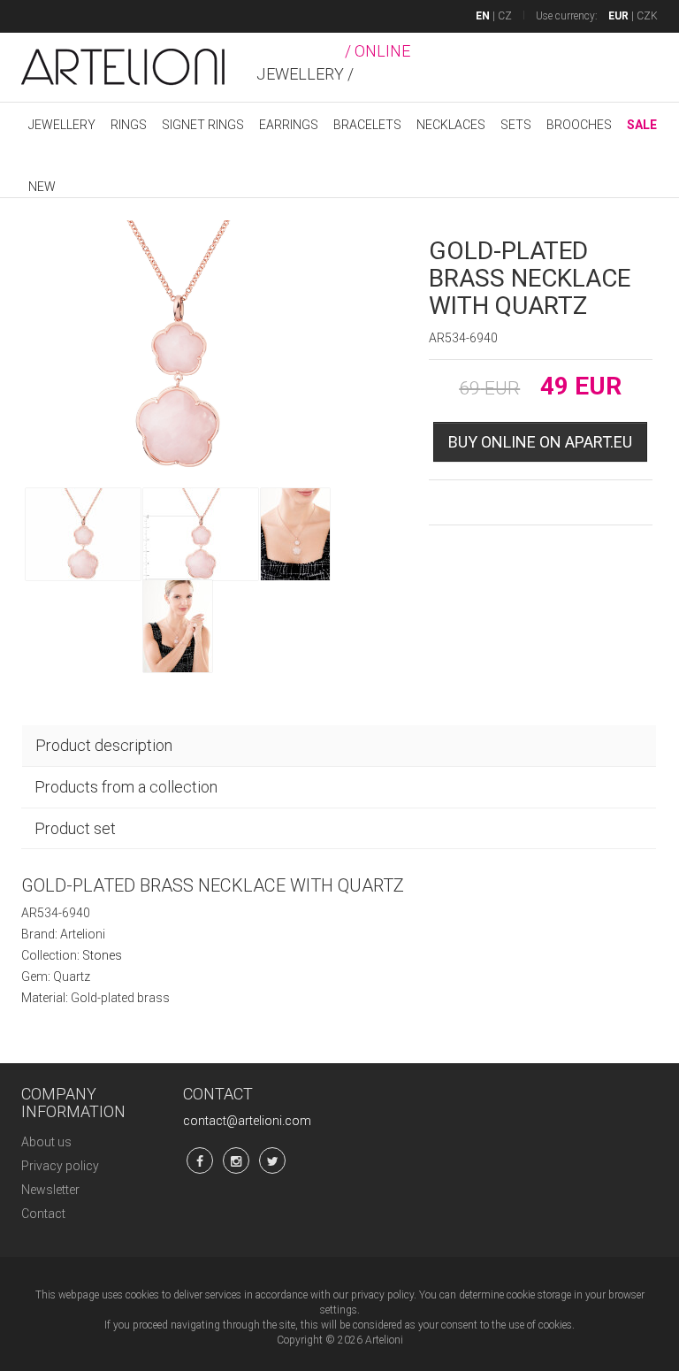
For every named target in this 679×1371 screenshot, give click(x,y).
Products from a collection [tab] (125, 786)
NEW (42, 187)
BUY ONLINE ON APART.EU (540, 442)
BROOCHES (579, 125)
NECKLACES (450, 125)
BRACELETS (367, 125)
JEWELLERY (61, 125)
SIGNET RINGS (203, 125)
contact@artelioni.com (247, 1121)
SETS (515, 125)
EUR (618, 16)
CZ (505, 16)
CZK (647, 16)
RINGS (129, 125)
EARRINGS (288, 125)
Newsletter (50, 1190)
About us (46, 1142)
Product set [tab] (75, 828)
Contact (43, 1213)
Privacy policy (60, 1166)
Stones (102, 955)
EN (483, 16)
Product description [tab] (103, 745)
